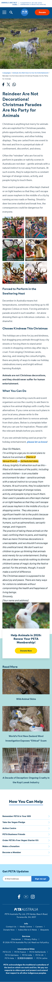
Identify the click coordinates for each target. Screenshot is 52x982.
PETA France (20, 952)
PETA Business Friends (13, 834)
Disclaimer (16, 939)
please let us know (37, 441)
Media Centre (26, 926)
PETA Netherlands (37, 952)
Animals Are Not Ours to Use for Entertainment (30, 73)
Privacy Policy (30, 939)
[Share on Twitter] (8, 85)
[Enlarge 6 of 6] (44, 265)
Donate (42, 12)
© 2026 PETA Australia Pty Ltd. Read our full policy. (26, 942)
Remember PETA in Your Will (16, 816)
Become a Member (11, 852)
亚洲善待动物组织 (25, 958)
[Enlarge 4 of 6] (44, 242)
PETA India (27, 955)
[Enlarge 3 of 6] (21, 242)
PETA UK (39, 955)
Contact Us (11, 926)
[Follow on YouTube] (26, 897)
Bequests (44, 930)
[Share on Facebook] (3, 85)
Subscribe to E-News (27, 930)
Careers (39, 926)
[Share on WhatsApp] (14, 85)
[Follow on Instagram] (33, 897)
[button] (11, 12)
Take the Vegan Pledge (13, 822)
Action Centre (9, 828)
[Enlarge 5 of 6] (21, 265)
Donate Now (26, 650)
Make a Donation (10, 846)
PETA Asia (9, 958)
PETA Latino (41, 958)
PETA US (7, 952)
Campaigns (6, 73)
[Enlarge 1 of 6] (21, 220)
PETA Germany (12, 955)
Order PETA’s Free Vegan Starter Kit (20, 840)
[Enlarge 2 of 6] (44, 220)
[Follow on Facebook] (19, 897)
